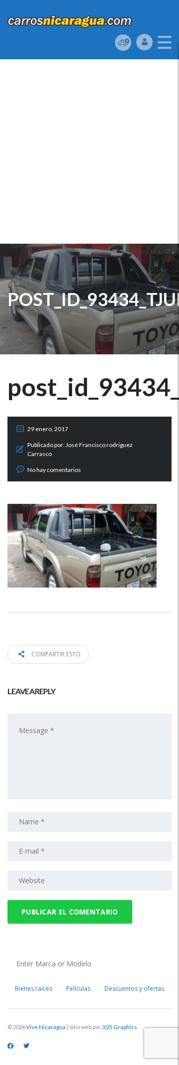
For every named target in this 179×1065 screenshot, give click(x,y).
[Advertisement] (89, 154)
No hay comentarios (54, 469)
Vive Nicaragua (46, 1027)
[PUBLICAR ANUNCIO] (123, 42)
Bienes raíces (33, 988)
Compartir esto (55, 654)
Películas (78, 988)
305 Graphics (119, 1027)
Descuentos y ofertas (134, 988)
